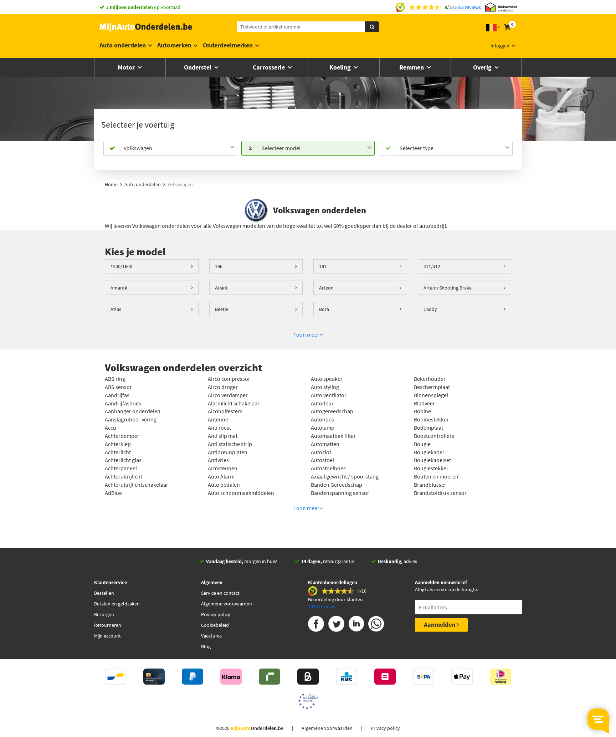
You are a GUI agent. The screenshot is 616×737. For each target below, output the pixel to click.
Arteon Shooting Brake (447, 288)
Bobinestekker (431, 419)
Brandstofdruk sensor (440, 492)
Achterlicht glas (123, 460)
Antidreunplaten (227, 452)
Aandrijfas (117, 395)
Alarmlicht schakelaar (234, 403)
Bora (324, 309)
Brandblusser (430, 484)
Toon (306, 334)
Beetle (222, 309)
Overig (483, 67)
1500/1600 (121, 266)
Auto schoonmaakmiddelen (241, 492)
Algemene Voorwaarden (327, 728)
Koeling (340, 67)
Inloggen (500, 45)
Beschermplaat (432, 386)
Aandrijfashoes (123, 403)
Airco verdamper (228, 395)
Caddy (430, 309)
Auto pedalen (224, 484)
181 (323, 266)
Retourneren (107, 625)
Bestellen (104, 593)
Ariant (221, 288)
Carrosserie (269, 67)
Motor (127, 67)
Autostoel (322, 460)
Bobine (422, 411)
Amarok (119, 288)
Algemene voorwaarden (226, 603)
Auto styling (325, 386)
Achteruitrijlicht (123, 476)
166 (218, 266)
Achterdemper (122, 435)
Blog (206, 646)
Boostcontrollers (434, 435)
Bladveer (424, 403)
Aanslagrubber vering (130, 419)
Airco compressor (229, 378)
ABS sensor (118, 386)
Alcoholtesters (225, 411)
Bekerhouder (430, 378)
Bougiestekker (431, 468)
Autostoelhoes (328, 468)
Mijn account (107, 636)
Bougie (422, 443)
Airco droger (223, 386)
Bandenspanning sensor (340, 492)
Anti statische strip (230, 443)
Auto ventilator (328, 395)
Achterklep (118, 443)
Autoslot (321, 452)
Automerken (174, 45)
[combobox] (179, 148)
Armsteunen (222, 468)
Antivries (218, 460)
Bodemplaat (428, 427)
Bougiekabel (429, 452)
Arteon (326, 288)
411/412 (431, 266)
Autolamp (322, 427)
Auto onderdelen (122, 45)
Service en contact (220, 593)
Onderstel (198, 67)
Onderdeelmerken (228, 45)
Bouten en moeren (436, 476)
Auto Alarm (221, 476)
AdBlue (113, 492)
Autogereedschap (332, 411)
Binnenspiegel (431, 395)
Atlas (116, 309)
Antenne (218, 419)
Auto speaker (327, 378)
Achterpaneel (121, 468)
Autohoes (322, 419)
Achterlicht (118, 452)
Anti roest (219, 427)
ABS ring (115, 378)
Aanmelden (440, 624)
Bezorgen (104, 614)
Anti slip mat (222, 435)
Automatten (325, 443)
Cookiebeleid (215, 625)
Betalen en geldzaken (117, 603)
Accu (110, 427)
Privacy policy (215, 614)
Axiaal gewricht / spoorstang (345, 476)
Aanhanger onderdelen (132, 411)
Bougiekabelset (432, 460)
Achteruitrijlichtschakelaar (136, 484)
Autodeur (322, 403)
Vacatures (211, 636)
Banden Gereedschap (336, 484)
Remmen (412, 67)
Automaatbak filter (333, 435)
